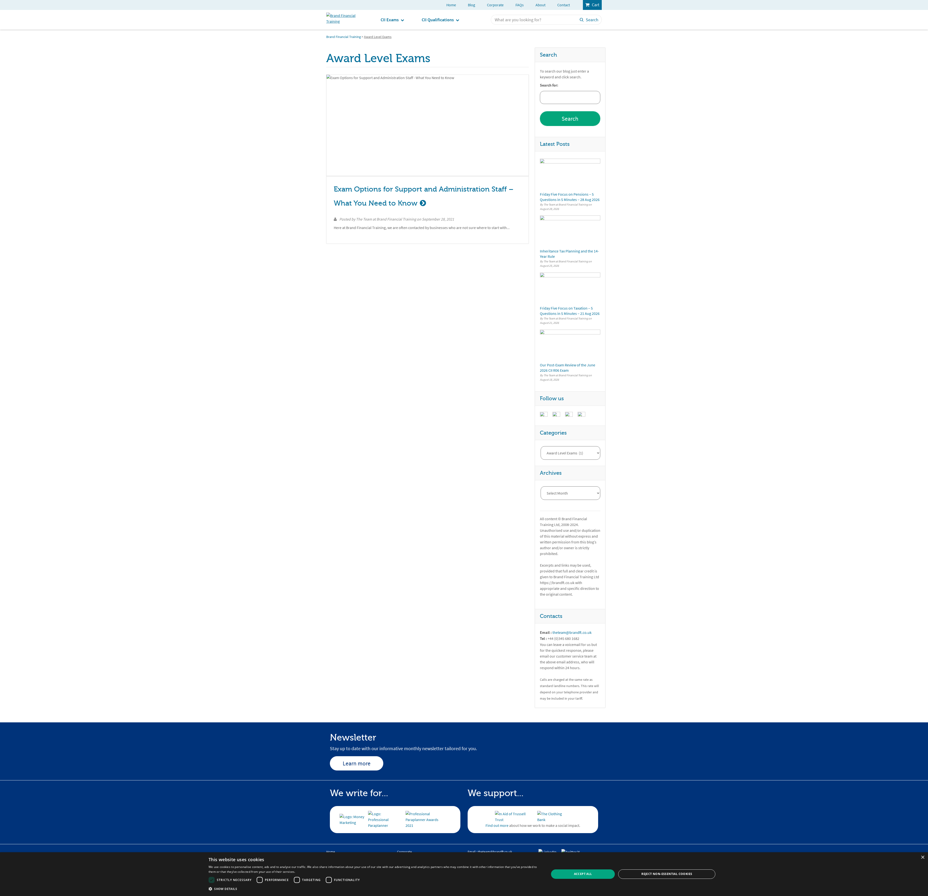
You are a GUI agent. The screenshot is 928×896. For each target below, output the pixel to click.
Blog (471, 4)
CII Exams (390, 20)
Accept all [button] (583, 874)
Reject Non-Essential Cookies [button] (666, 874)
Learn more (356, 763)
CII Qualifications (438, 20)
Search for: (549, 85)
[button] (374, 889)
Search (592, 19)
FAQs (519, 4)
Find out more (497, 825)
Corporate (495, 4)
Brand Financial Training (343, 37)
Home (451, 4)
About (540, 4)
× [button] (922, 857)
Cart (595, 4)
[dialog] (464, 874)
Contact (563, 4)
